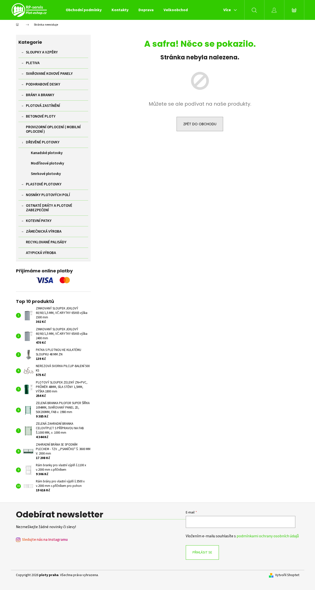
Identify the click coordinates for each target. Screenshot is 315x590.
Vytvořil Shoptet (287, 575)
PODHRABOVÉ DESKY (43, 84)
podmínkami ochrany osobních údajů (268, 536)
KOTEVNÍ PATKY (39, 220)
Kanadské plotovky (47, 153)
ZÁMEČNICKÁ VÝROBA (44, 231)
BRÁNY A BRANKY (40, 95)
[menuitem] (84, 10)
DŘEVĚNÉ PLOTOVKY (43, 142)
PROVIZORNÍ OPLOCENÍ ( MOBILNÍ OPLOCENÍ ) (53, 129)
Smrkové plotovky (46, 173)
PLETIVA (33, 63)
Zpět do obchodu (199, 124)
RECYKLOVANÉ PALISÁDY (46, 242)
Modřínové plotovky (47, 163)
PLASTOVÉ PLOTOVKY (44, 184)
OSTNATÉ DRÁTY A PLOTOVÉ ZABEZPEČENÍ (49, 208)
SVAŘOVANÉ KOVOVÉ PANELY (49, 73)
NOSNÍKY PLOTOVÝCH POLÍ (48, 195)
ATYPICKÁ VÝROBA (41, 252)
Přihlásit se (202, 552)
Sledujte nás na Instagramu (45, 539)
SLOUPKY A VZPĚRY (42, 52)
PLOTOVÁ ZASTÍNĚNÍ (43, 105)
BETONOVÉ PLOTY (41, 116)
